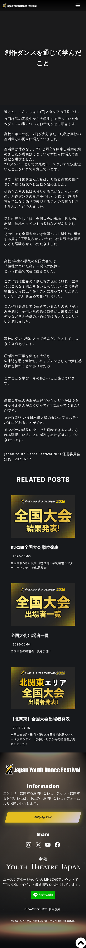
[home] (23, 5)
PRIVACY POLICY (35, 909)
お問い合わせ (43, 817)
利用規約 (54, 909)
